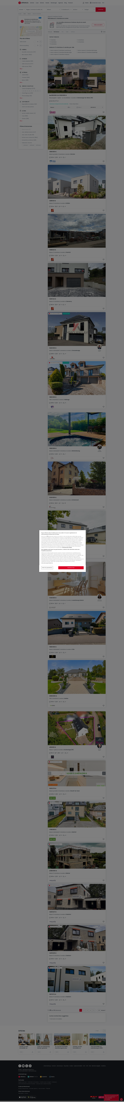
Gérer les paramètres (47, 567)
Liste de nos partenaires (47, 563)
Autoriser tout (71, 567)
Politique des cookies (67, 547)
